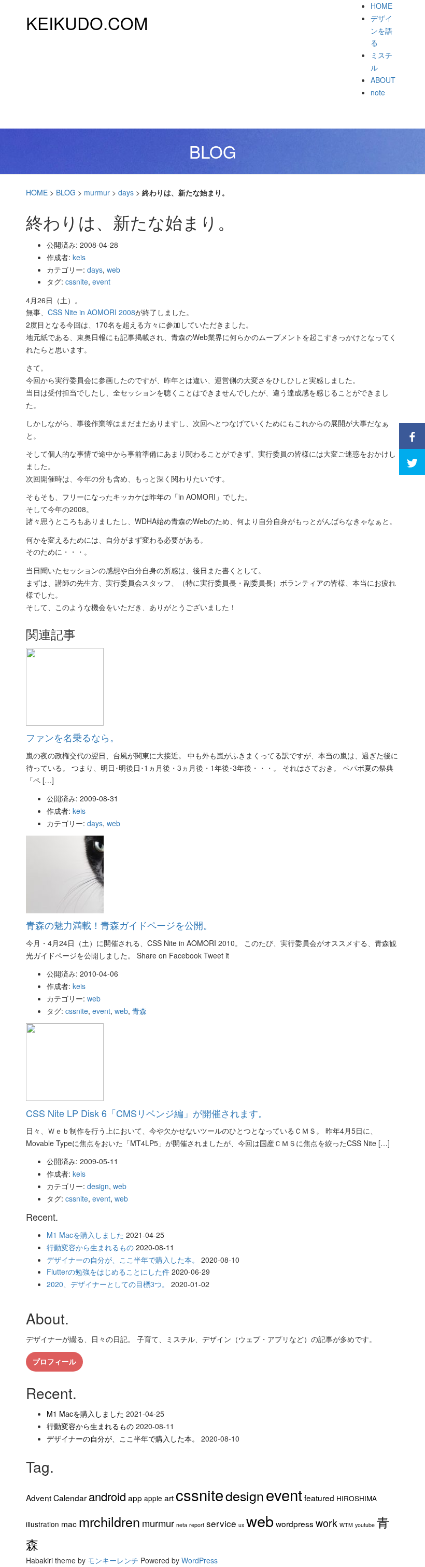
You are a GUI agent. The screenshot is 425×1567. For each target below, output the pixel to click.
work (326, 1523)
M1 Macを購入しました (85, 1235)
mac (69, 1523)
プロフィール (54, 1361)
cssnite (76, 281)
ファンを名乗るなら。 (72, 737)
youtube (365, 1525)
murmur (97, 192)
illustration (42, 1524)
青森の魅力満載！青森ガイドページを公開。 (119, 924)
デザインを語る (381, 30)
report (196, 1525)
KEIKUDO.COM (87, 22)
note (378, 92)
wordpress (295, 1523)
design (98, 1186)
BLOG (66, 192)
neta (181, 1525)
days (126, 192)
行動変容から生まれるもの (90, 1247)
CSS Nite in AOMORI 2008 (91, 312)
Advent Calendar (56, 1497)
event (101, 281)
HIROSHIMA (356, 1498)
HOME (381, 6)
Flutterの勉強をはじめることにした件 (108, 1271)
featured (319, 1497)
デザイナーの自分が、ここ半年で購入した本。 (123, 1259)
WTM (346, 1525)
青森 (139, 1011)
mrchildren (109, 1521)
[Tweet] (412, 462)
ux (241, 1525)
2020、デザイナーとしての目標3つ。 (108, 1284)
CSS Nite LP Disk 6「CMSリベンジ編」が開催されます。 (146, 1113)
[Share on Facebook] (412, 436)
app (135, 1497)
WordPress (199, 1560)
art (169, 1497)
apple (153, 1498)
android (107, 1496)
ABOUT (383, 80)
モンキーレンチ (113, 1560)
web (113, 269)
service (221, 1523)
